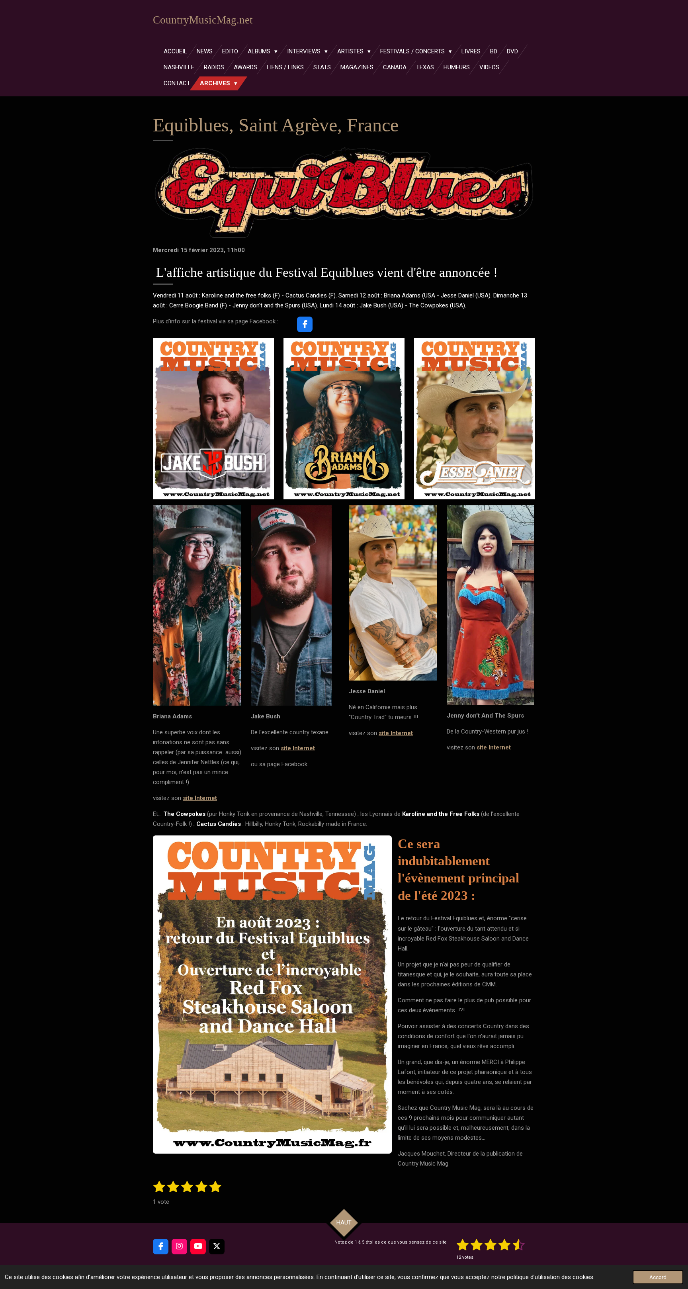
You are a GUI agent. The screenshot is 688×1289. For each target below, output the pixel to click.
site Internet (200, 798)
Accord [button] (657, 1277)
